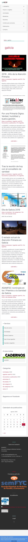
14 (17, 422)
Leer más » (14, 141)
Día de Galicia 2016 (11, 209)
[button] (14, 522)
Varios (4, 389)
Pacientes (5, 19)
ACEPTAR (14, 541)
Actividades (6, 13)
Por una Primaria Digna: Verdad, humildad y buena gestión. (13, 116)
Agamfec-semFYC (17, 79)
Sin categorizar (17, 212)
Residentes (5, 16)
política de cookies (9, 539)
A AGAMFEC (6, 6)
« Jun (4, 433)
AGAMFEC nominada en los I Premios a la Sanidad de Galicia (14, 290)
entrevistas (5, 379)
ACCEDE (6, 360)
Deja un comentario (7, 79)
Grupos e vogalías (7, 9)
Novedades (6, 381)
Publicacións (6, 26)
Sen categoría (6, 384)
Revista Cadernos (8, 335)
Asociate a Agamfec (9, 343)
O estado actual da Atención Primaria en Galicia (11, 240)
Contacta (5, 29)
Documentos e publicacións (9, 123)
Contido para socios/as (9, 23)
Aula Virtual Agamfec (9, 339)
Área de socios (8, 328)
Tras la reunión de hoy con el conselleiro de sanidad (12, 169)
